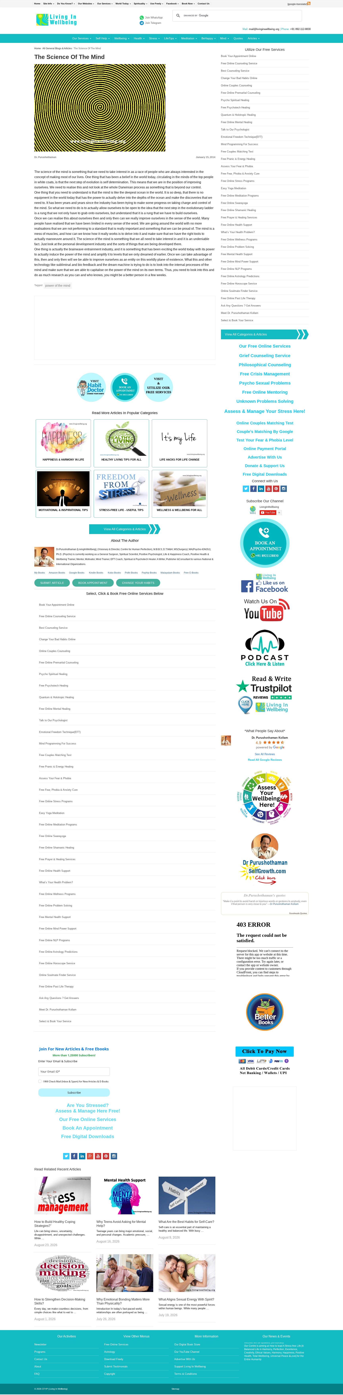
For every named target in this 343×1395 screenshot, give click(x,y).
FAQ (37, 1373)
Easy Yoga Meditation (51, 813)
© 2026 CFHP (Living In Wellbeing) (51, 1389)
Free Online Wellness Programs (57, 894)
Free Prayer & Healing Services (57, 859)
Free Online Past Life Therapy (56, 986)
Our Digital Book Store (187, 1344)
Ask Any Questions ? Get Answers (59, 998)
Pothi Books (131, 572)
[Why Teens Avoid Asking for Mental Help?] (124, 1213)
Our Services (104, 3)
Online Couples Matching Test (264, 423)
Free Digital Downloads (87, 1136)
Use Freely (155, 3)
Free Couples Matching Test (55, 755)
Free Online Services (116, 1344)
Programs (39, 1351)
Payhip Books (149, 572)
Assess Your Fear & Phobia (55, 778)
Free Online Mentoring (265, 392)
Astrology (109, 1351)
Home (37, 3)
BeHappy (207, 38)
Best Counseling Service (53, 627)
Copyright (109, 1373)
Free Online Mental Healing (54, 708)
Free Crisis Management (265, 373)
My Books (39, 572)
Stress (153, 38)
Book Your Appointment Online (56, 604)
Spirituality (139, 3)
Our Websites (85, 3)
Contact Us (203, 3)
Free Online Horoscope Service (57, 963)
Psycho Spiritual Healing (53, 674)
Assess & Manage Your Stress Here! (264, 411)
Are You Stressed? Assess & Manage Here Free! (87, 1108)
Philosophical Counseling (265, 364)
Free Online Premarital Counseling (58, 662)
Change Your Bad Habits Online (57, 639)
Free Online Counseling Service (57, 616)
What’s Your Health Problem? (56, 882)
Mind (223, 38)
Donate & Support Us (265, 466)
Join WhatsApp (154, 17)
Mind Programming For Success (57, 743)
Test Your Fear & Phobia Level (264, 440)
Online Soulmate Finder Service (57, 975)
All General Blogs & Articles (57, 48)
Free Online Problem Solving (55, 905)
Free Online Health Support (54, 870)
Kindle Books (96, 572)
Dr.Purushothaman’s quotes (265, 895)
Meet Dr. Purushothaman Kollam (57, 1009)
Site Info (47, 3)
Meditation (187, 38)
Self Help (101, 38)
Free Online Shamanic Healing (56, 847)
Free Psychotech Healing (53, 685)
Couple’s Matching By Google (265, 431)
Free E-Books (191, 572)
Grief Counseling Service (264, 355)
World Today (122, 3)
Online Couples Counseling (54, 651)
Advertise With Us (265, 457)
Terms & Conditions (185, 1373)
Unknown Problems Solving (264, 401)
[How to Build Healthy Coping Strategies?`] (62, 1213)
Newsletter (40, 1344)
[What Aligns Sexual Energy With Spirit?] (187, 1291)
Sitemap (175, 1389)
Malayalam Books (170, 572)
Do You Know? (65, 3)
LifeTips (169, 38)
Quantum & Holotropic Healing (56, 697)
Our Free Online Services (87, 1119)
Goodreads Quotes (298, 913)
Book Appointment (93, 582)
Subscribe (74, 1092)
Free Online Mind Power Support (57, 928)
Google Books (76, 572)
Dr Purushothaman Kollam (284, 904)
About (37, 1366)
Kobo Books (114, 572)
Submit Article (52, 582)
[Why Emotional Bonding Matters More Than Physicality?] (124, 1291)
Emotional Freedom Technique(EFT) (60, 732)
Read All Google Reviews (265, 759)
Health (138, 38)
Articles (252, 38)
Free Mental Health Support (55, 917)
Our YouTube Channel (186, 1351)
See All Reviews (265, 754)
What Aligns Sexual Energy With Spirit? (186, 1299)
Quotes (238, 38)
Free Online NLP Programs (54, 940)
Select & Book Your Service (55, 1021)
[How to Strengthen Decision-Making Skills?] (62, 1291)
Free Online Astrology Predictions (58, 951)
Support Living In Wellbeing (190, 1366)
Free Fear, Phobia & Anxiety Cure (58, 789)
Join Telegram (153, 22)
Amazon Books (57, 572)
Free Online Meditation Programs (58, 824)
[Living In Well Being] (56, 23)
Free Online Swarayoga (52, 836)
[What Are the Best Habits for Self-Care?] (187, 1213)
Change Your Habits (138, 582)
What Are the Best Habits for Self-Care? (186, 1221)
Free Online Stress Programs (56, 801)
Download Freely (113, 1359)
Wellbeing (120, 38)
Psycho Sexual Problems (265, 383)
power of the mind (57, 285)
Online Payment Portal (265, 448)
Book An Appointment (88, 1128)
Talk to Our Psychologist (53, 720)
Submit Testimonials (116, 1366)
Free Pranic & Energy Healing (56, 766)
